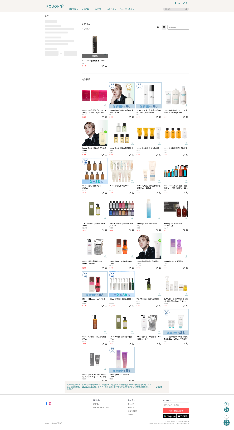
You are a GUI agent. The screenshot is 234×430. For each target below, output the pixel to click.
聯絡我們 (131, 414)
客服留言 (131, 407)
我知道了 (159, 387)
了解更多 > (70, 389)
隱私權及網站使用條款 (101, 407)
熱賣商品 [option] (172, 27)
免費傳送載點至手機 (176, 411)
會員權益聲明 (132, 411)
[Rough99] (55, 6)
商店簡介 (96, 404)
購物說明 (131, 404)
